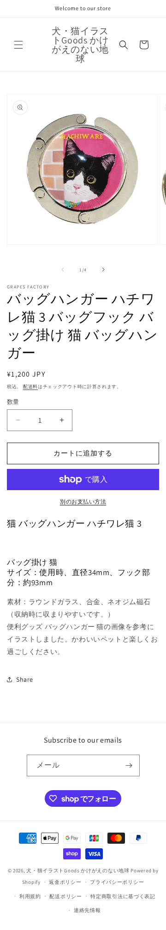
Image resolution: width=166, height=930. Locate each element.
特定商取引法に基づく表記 (122, 896)
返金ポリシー (65, 882)
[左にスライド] (63, 269)
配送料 (30, 387)
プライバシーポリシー (117, 882)
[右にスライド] (103, 269)
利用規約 (30, 896)
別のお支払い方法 (83, 501)
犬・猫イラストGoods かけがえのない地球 (77, 870)
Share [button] (24, 679)
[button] (18, 45)
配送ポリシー (65, 896)
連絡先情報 (87, 910)
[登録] (129, 765)
